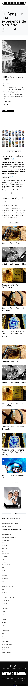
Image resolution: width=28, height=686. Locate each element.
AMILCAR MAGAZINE (7, 534)
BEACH (3, 551)
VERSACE (4, 650)
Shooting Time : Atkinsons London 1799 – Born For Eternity (14, 216)
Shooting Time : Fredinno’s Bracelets (14, 213)
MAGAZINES (5, 608)
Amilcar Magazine (21, 680)
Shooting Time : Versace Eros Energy (15, 210)
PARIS (3, 625)
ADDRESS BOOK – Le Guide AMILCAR (11, 518)
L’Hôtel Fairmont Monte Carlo (9, 597)
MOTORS (4, 619)
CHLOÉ (3, 570)
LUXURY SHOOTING (6, 606)
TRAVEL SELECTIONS (7, 644)
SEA (3, 636)
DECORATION (5, 578)
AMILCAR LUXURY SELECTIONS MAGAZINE (12, 529)
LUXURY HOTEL (5, 600)
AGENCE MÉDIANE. (22, 668)
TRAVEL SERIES (6, 680)
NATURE (4, 622)
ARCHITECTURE (5, 540)
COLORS (4, 573)
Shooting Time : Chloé (10, 205)
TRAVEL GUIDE (5, 641)
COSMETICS (4, 575)
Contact (14, 681)
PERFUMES (4, 628)
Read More (8, 101)
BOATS (3, 559)
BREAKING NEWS (6, 564)
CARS (3, 567)
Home (3, 678)
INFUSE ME (4, 592)
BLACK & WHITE (5, 556)
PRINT (3, 633)
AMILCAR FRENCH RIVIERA (8, 521)
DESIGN (3, 581)
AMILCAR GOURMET (6, 526)
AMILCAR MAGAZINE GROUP (9, 537)
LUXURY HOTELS (6, 603)
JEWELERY (4, 595)
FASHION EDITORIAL (6, 584)
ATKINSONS (4, 548)
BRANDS (4, 562)
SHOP (13, 680)
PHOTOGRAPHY (5, 630)
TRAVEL (3, 639)
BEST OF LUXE (5, 554)
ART (3, 543)
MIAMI (3, 611)
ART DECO (4, 545)
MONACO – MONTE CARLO (8, 617)
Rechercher (4, 115)
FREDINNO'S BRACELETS (8, 586)
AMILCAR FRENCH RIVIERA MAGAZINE (11, 523)
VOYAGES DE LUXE (6, 652)
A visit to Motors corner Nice (12, 208)
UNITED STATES (5, 647)
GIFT (3, 589)
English (5, 110)
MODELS (4, 614)
